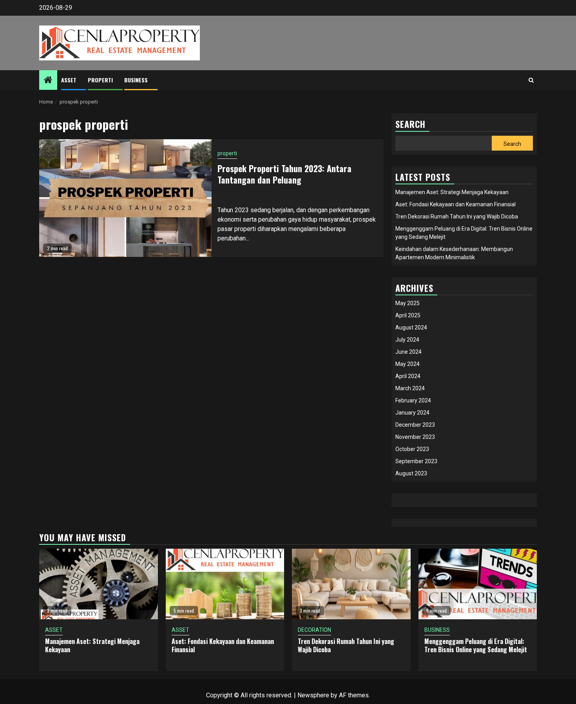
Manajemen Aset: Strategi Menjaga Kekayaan (452, 192)
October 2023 (412, 449)
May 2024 (407, 364)
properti (100, 80)
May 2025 (407, 303)
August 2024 (411, 327)
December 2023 (415, 425)
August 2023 (411, 473)
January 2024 (412, 412)
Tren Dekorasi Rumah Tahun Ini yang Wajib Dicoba (456, 216)
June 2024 (408, 352)
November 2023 (415, 437)
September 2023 (416, 461)
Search (512, 144)
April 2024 (407, 376)
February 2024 (413, 400)
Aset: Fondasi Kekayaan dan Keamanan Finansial (455, 204)
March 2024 (410, 388)
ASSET (68, 80)
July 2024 (407, 340)
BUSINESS (136, 80)
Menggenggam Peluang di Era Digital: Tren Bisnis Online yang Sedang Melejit (475, 645)
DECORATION (314, 630)
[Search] (531, 80)
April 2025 (407, 315)
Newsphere (313, 695)
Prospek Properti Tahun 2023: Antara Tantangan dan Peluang (284, 174)
